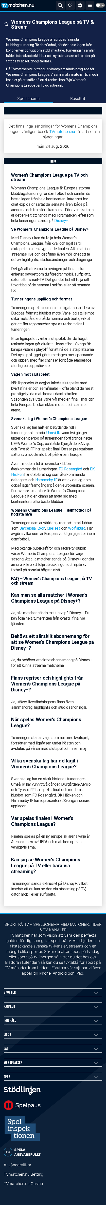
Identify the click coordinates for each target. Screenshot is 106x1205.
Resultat (77, 98)
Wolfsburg (76, 528)
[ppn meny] (90, 5)
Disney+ (61, 220)
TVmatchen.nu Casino (23, 1183)
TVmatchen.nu (62, 131)
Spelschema (28, 98)
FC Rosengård (71, 469)
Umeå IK (53, 432)
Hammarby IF (46, 480)
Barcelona (27, 528)
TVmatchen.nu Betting (23, 1174)
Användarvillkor (17, 1164)
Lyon (41, 528)
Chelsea (53, 528)
